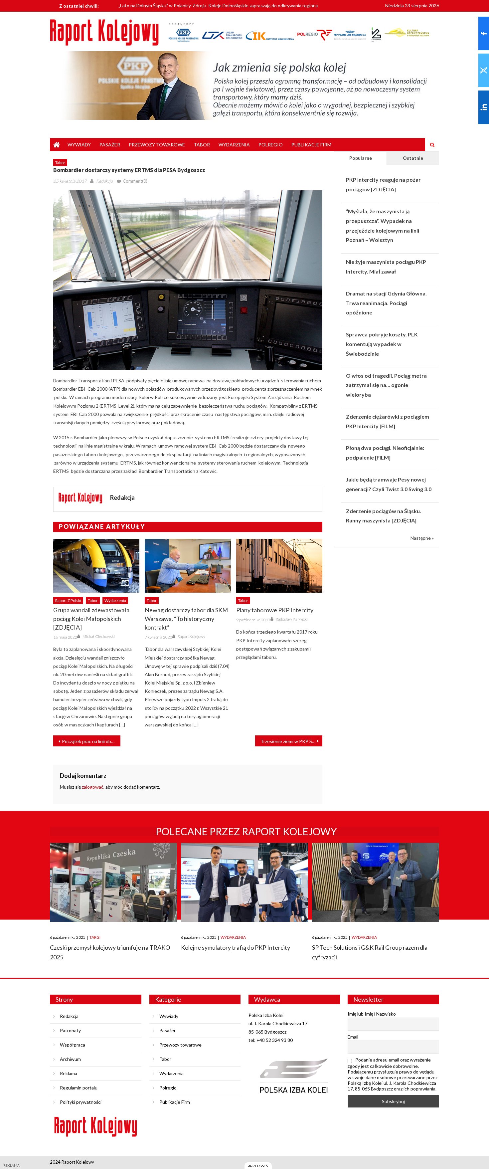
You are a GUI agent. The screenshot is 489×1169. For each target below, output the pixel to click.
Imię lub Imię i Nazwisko (372, 1014)
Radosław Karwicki (292, 619)
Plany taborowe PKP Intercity (274, 610)
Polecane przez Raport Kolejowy (246, 831)
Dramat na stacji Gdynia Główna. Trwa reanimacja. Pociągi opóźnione (386, 303)
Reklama (68, 1073)
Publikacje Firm (311, 144)
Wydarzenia (234, 144)
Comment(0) (135, 181)
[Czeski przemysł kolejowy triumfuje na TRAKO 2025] (113, 882)
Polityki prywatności (80, 1102)
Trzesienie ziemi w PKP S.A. (288, 741)
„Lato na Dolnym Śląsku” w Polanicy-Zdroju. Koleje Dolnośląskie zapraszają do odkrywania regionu (218, 5)
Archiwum (70, 1059)
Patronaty (70, 1030)
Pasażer (109, 144)
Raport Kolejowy (191, 636)
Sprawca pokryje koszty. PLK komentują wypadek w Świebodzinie (382, 344)
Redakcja (104, 181)
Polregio (270, 144)
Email (353, 1037)
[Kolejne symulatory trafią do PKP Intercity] (244, 882)
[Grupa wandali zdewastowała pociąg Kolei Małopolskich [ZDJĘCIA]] (96, 566)
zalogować (92, 787)
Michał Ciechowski (98, 636)
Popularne (360, 158)
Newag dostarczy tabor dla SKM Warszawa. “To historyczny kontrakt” (186, 618)
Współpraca (72, 1045)
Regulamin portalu (78, 1087)
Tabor (202, 144)
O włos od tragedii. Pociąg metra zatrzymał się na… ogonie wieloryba (386, 385)
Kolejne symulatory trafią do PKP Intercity (235, 947)
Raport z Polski (68, 600)
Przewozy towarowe (157, 144)
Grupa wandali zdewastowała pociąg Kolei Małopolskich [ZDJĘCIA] (91, 618)
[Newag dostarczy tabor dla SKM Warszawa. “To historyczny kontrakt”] (188, 566)
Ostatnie (413, 158)
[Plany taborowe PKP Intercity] (279, 566)
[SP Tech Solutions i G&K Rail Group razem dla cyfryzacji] (375, 882)
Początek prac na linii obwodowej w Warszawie (91, 741)
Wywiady (79, 144)
